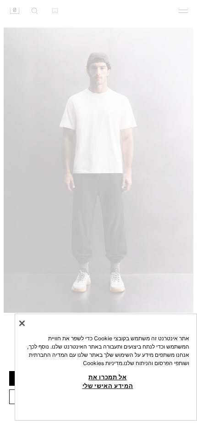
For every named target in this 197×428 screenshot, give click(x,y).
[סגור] (21, 323)
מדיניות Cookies (102, 363)
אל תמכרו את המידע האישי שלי (107, 381)
